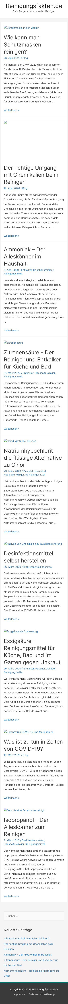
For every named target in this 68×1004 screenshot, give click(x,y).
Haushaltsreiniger (43, 269)
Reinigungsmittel (13, 273)
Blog (25, 57)
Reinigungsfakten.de (34, 5)
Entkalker (26, 269)
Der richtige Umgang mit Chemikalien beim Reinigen (31, 174)
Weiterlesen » (11, 110)
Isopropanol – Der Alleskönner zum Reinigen (26, 827)
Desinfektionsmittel (34, 471)
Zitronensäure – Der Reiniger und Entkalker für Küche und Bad (32, 359)
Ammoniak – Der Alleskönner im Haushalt (24, 256)
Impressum (19, 994)
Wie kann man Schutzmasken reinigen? (22, 44)
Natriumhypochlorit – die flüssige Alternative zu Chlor (33, 457)
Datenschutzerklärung (42, 994)
